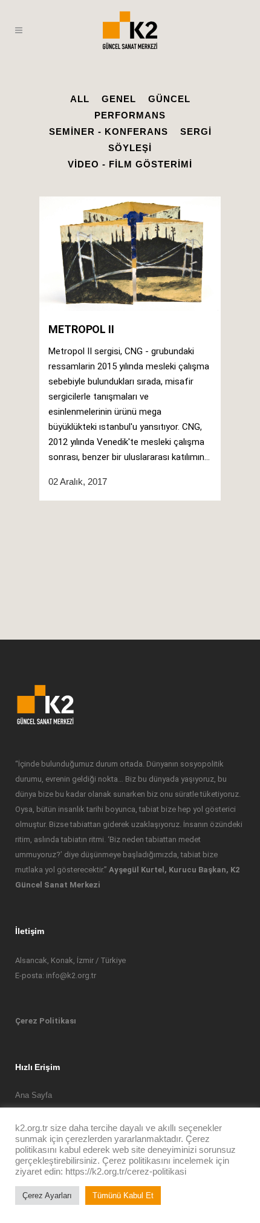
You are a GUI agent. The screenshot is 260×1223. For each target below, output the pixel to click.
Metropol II (81, 329)
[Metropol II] (130, 253)
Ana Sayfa (33, 1095)
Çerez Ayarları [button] (47, 1195)
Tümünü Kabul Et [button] (123, 1195)
